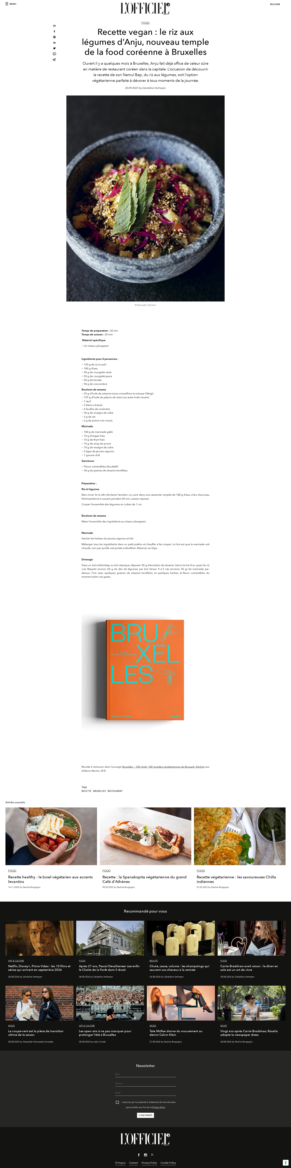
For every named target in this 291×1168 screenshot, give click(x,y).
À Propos (120, 1162)
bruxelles (99, 791)
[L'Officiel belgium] (145, 8)
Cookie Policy (168, 1162)
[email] (54, 26)
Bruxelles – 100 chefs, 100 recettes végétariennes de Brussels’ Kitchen (163, 766)
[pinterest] (54, 37)
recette (87, 791)
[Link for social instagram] (145, 1155)
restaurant (115, 791)
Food (145, 23)
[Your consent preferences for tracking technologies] (286, 1163)
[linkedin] (54, 43)
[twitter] (54, 48)
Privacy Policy (158, 1107)
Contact (133, 1162)
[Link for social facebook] (138, 1155)
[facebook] (54, 32)
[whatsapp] (54, 54)
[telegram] (54, 60)
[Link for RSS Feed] (152, 1155)
